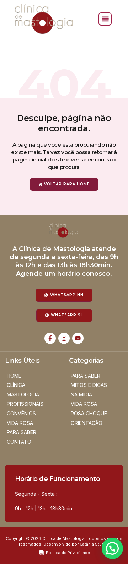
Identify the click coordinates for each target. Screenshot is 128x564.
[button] (105, 19)
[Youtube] (78, 338)
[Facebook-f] (50, 338)
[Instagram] (64, 338)
